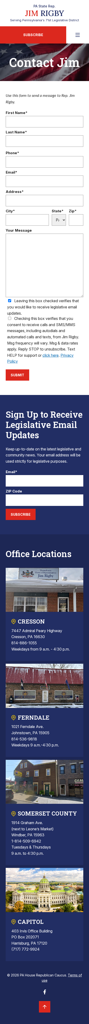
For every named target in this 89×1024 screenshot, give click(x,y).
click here (50, 355)
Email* (11, 172)
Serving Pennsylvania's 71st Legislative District (44, 13)
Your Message (19, 231)
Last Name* (16, 132)
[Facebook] (44, 993)
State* (58, 211)
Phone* (12, 153)
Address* (15, 192)
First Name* (17, 113)
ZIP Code (14, 491)
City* (10, 211)
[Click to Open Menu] (77, 35)
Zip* (73, 211)
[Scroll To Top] (44, 1007)
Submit (17, 375)
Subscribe (33, 35)
